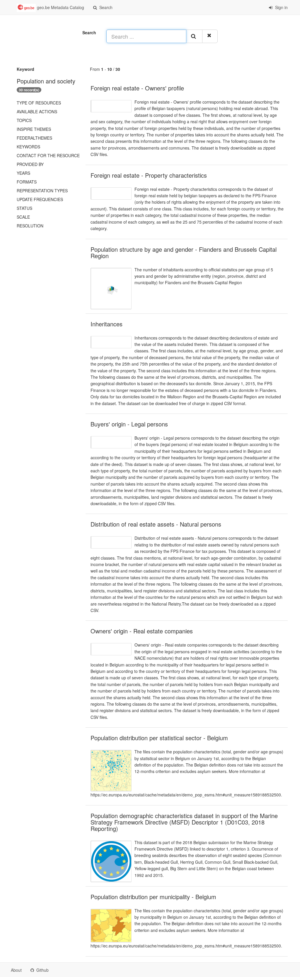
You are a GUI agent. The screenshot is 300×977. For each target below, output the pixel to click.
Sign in (281, 7)
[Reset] (210, 36)
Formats (27, 182)
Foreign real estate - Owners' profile (137, 88)
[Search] (194, 36)
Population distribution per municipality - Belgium (153, 896)
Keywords (28, 147)
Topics (24, 120)
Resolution (30, 226)
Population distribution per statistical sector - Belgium (159, 737)
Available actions (37, 111)
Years (23, 173)
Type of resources (39, 103)
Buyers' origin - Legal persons (129, 424)
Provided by (30, 164)
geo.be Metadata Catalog (60, 7)
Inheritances (106, 324)
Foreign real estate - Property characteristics (149, 175)
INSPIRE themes (34, 129)
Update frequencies (40, 199)
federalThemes (34, 138)
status (24, 208)
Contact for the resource (48, 155)
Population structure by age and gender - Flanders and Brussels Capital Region (184, 252)
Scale (23, 217)
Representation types (42, 190)
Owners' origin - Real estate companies (142, 631)
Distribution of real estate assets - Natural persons (156, 524)
